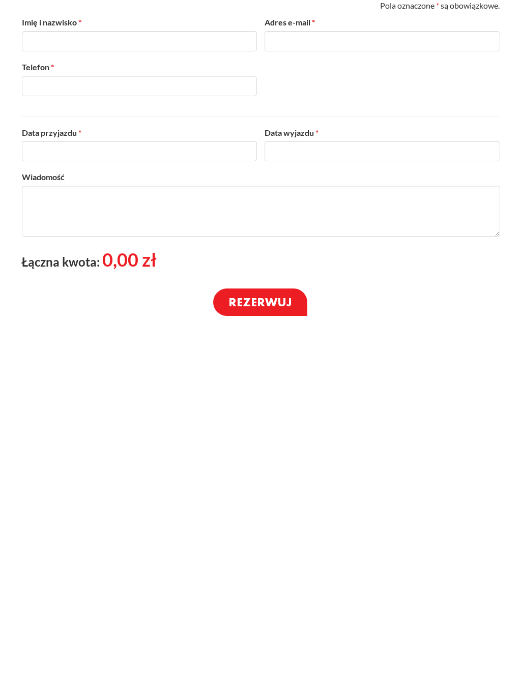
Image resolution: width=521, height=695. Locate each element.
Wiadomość (43, 177)
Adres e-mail (290, 22)
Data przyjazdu (51, 132)
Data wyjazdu (292, 132)
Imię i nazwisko (51, 22)
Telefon (38, 67)
